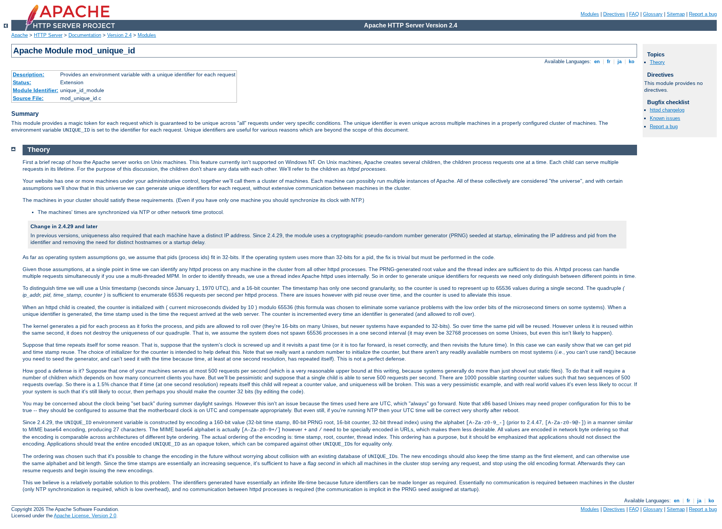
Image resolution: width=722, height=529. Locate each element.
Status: (22, 82)
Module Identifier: (35, 90)
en (597, 61)
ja (619, 61)
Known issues (665, 118)
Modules (590, 14)
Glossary (653, 14)
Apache (19, 35)
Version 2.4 (119, 35)
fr (608, 61)
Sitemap (676, 14)
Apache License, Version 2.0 (85, 515)
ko (631, 61)
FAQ (634, 14)
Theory (657, 62)
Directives (614, 14)
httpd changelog (667, 110)
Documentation (84, 35)
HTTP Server (48, 35)
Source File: (28, 98)
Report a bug (703, 14)
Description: (28, 74)
